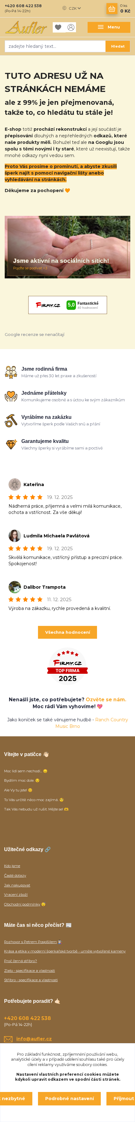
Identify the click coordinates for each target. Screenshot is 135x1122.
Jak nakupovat (17, 885)
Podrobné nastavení (69, 1098)
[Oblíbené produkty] (59, 27)
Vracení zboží (16, 894)
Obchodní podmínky (22, 904)
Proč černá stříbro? (20, 961)
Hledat (118, 46)
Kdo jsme (12, 866)
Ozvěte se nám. (106, 700)
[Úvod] (26, 27)
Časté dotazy (15, 875)
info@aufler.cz (34, 1039)
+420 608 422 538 (23, 5)
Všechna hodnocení (67, 632)
